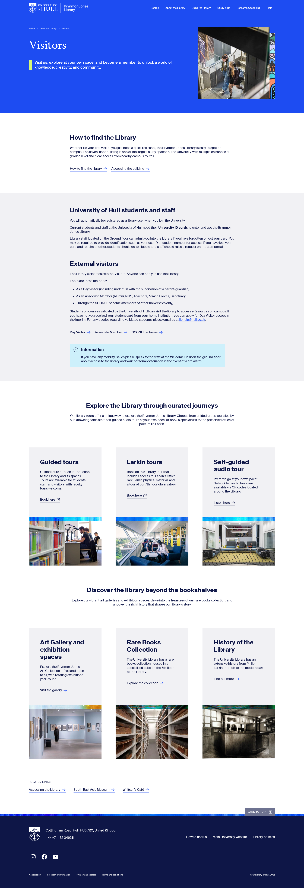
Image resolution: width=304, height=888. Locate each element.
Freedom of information (58, 874)
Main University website (230, 837)
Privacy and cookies (86, 874)
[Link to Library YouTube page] (55, 857)
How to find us (196, 837)
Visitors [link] (65, 28)
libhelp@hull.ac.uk (192, 320)
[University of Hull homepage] (59, 8)
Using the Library (201, 8)
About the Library (175, 8)
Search (155, 8)
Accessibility (35, 874)
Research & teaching (248, 8)
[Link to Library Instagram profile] (33, 857)
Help (269, 8)
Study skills (223, 8)
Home (32, 28)
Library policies (264, 837)
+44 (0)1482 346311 (60, 838)
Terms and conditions (112, 874)
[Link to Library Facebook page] (44, 857)
